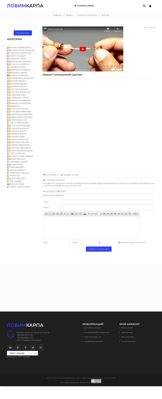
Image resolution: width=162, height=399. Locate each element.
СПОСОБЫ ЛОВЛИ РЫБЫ (20, 92)
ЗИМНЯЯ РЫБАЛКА (18, 86)
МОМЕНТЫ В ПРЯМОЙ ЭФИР (20, 53)
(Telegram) (26, 340)
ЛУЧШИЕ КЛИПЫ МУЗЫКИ (19, 187)
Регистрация (127, 332)
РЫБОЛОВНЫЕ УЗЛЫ (19, 120)
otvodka (75, 175)
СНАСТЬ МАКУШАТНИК (20, 125)
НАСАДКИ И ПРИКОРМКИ (21, 112)
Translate (26, 357)
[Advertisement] (98, 98)
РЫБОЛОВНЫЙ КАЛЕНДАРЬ (22, 151)
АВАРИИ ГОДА (14, 176)
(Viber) (19, 340)
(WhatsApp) (36, 340)
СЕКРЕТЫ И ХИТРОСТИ (20, 64)
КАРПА (25, 5)
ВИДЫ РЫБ (15, 106)
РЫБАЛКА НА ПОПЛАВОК (21, 103)
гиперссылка (86, 378)
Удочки (103, 15)
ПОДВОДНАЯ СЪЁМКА (20, 98)
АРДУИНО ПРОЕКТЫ (17, 170)
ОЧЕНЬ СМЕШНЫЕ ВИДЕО (21, 47)
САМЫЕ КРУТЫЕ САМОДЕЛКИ (23, 50)
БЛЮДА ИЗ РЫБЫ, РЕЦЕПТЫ (22, 156)
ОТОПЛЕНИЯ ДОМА (16, 167)
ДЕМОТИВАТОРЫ (18, 178)
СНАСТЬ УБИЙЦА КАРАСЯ (19, 123)
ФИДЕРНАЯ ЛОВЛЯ (18, 95)
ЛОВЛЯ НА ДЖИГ (18, 137)
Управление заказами (93, 341)
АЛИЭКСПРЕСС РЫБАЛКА (19, 173)
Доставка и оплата (92, 328)
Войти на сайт (127, 328)
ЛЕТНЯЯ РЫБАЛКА (18, 81)
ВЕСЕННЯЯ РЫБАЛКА (19, 89)
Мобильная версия (92, 337)
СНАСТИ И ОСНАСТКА (85, 15)
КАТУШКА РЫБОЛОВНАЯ (21, 148)
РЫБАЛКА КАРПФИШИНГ (21, 100)
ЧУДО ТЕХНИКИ (15, 181)
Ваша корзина (127, 337)
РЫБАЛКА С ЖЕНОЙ (19, 73)
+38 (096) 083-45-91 (24, 335)
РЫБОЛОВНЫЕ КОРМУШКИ (22, 117)
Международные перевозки (96, 332)
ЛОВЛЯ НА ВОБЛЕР (18, 134)
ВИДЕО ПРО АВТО (18, 159)
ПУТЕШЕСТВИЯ (17, 184)
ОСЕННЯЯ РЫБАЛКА (19, 84)
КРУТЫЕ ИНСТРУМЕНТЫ (21, 61)
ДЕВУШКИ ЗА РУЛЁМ (17, 67)
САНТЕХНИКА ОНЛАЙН (18, 162)
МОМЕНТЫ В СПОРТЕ (17, 59)
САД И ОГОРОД (17, 165)
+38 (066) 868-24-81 (24, 338)
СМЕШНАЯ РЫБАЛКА (19, 75)
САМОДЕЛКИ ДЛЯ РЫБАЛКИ (22, 78)
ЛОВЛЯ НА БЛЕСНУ (18, 131)
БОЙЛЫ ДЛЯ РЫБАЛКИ (20, 142)
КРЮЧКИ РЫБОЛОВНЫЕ (20, 145)
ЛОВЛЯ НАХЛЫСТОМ (19, 139)
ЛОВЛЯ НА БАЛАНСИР (20, 128)
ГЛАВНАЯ (57, 15)
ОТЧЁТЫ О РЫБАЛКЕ (17, 153)
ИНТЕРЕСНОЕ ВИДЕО (17, 56)
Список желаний (128, 341)
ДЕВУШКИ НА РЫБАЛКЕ (20, 70)
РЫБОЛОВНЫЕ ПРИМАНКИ (21, 114)
